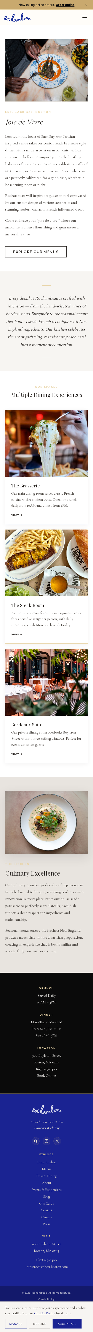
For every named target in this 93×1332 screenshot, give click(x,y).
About (46, 1183)
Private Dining (46, 1176)
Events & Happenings (47, 1190)
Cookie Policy (46, 1299)
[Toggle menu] (85, 17)
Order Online (46, 1162)
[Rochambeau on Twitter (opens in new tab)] (57, 1141)
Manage (16, 1323)
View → (17, 514)
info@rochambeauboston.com (47, 1267)
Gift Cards (46, 1203)
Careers (46, 1217)
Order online (65, 5)
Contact (46, 1210)
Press (46, 1224)
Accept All (67, 1323)
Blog (46, 1196)
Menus (46, 1169)
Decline (39, 1323)
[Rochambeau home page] (46, 1109)
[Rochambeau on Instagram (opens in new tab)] (46, 1141)
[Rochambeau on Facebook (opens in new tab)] (36, 1141)
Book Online (46, 1075)
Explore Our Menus (36, 252)
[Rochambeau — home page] (16, 17)
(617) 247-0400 (46, 1069)
